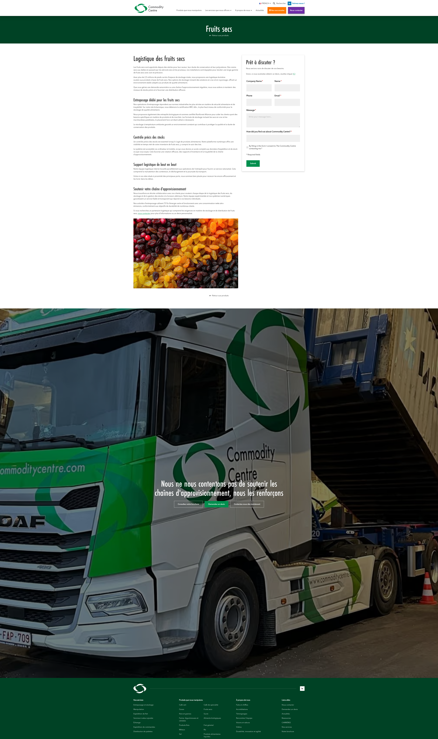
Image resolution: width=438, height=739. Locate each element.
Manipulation (138, 709)
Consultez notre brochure (188, 504)
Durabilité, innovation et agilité (248, 731)
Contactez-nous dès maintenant (247, 504)
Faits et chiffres (242, 705)
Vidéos (239, 727)
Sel (180, 734)
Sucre (206, 714)
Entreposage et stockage (143, 705)
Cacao (181, 709)
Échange (137, 722)
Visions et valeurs (243, 722)
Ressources (286, 718)
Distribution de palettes (143, 731)
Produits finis (184, 725)
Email (282, 95)
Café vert (182, 705)
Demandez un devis (216, 504)
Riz (205, 729)
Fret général (209, 725)
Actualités (260, 10)
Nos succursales (276, 10)
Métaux (182, 729)
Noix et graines (185, 714)
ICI (294, 74)
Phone (249, 95)
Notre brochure (288, 731)
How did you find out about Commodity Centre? (272, 131)
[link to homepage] (148, 8)
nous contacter (144, 213)
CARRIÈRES (286, 722)
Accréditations (242, 709)
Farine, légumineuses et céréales (188, 719)
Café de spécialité (211, 705)
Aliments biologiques (212, 718)
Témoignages (241, 714)
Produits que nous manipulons (189, 10)
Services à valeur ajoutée (143, 718)
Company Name (258, 81)
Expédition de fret (140, 714)
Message (255, 110)
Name (282, 81)
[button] (265, 3)
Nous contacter (296, 10)
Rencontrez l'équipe (244, 718)
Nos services (138, 700)
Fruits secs (208, 709)
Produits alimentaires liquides (212, 735)
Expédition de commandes (144, 727)
